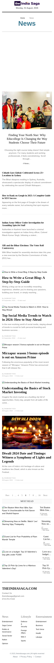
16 (39, 495)
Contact (38, 657)
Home (22, 18)
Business (39, 625)
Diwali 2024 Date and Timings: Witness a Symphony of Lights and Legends (26, 457)
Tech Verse (40, 629)
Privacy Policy (26, 657)
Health (38, 633)
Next (45, 495)
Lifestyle (39, 637)
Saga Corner (7, 625)
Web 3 (23, 637)
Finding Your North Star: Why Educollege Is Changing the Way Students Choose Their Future (27, 138)
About (15, 657)
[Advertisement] (27, 63)
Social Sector (7, 636)
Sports (23, 641)
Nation (4, 640)
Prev (7, 495)
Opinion (5, 644)
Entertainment (7, 622)
